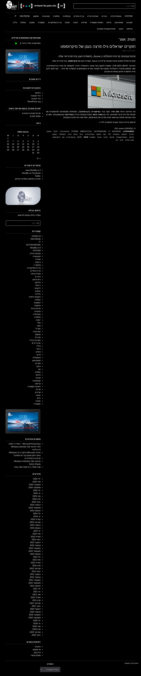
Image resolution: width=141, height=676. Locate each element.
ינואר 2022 (36, 571)
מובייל (38, 329)
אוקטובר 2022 (35, 548)
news (123, 50)
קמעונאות (37, 381)
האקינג (49, 131)
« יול (39, 158)
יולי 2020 (37, 620)
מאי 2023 (36, 534)
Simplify (127, 663)
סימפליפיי (62, 134)
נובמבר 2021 (35, 577)
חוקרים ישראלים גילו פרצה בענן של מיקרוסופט (97, 46)
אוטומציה (37, 256)
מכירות (38, 337)
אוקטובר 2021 (35, 580)
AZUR (79, 137)
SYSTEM (128, 16)
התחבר (38, 93)
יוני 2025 (37, 493)
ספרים (38, 363)
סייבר (69, 134)
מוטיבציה (46, 16)
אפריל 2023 (36, 537)
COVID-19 (36, 236)
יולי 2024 (37, 513)
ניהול (81, 134)
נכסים (75, 134)
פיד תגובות (36, 99)
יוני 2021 (37, 591)
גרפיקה (129, 29)
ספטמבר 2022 (35, 551)
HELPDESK (25, 16)
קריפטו (131, 137)
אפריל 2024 (36, 519)
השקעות (37, 303)
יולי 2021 (37, 589)
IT (15, 16)
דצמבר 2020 (35, 609)
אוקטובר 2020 (35, 615)
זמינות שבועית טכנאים (106, 29)
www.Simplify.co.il (33, 170)
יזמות (38, 320)
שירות (38, 389)
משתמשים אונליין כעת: (30, 43)
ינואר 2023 (36, 539)
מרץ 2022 (36, 565)
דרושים (38, 288)
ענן (117, 140)
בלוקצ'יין (37, 265)
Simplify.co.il (86, 131)
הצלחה (23, 22)
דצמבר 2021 (35, 574)
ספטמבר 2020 (35, 617)
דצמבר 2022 (35, 542)
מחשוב (36, 16)
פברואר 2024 (35, 522)
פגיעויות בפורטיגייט (33, 458)
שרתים (84, 22)
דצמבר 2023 (35, 525)
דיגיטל (56, 131)
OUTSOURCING (100, 131)
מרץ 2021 (36, 600)
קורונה (38, 378)
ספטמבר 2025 (35, 487)
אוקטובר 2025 (35, 484)
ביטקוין (38, 262)
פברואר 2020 (35, 632)
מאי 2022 (36, 560)
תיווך (39, 398)
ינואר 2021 (36, 606)
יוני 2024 (37, 516)
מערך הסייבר (129, 140)
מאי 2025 (36, 496)
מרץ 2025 (36, 499)
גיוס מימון (36, 279)
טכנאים (129, 22)
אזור (63, 137)
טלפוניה (56, 16)
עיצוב (121, 29)
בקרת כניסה (36, 274)
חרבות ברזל (36, 308)
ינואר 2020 (36, 635)
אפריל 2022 (36, 563)
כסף (104, 134)
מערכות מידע (92, 16)
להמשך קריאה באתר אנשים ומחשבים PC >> (117, 122)
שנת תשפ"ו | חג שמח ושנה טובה (27, 467)
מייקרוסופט (56, 137)
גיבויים (104, 16)
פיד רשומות (36, 96)
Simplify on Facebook (31, 173)
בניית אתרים (79, 16)
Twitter (38, 176)
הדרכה (131, 134)
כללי (109, 134)
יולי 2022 (37, 557)
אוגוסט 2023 (35, 528)
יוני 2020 (37, 623)
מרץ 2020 (36, 629)
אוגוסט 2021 (35, 586)
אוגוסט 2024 (35, 510)
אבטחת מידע (115, 16)
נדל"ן (15, 22)
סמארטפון (119, 22)
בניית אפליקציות (55, 22)
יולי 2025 (37, 490)
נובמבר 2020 (35, 612)
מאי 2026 (36, 482)
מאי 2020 (36, 626)
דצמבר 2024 (35, 505)
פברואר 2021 (35, 603)
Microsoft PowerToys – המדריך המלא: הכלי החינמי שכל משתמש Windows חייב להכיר (24, 447)
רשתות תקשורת (96, 22)
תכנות (67, 22)
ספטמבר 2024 (35, 508)
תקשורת (41, 22)
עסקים (32, 22)
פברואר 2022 (35, 568)
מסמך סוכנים (35, 116)
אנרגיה (38, 259)
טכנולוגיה (66, 16)
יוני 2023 (37, 531)
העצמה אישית (35, 297)
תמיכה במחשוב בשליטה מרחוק (28, 179)
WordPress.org (34, 101)
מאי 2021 (36, 594)
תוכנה (75, 22)
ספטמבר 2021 (35, 583)
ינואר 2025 (36, 502)
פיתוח (108, 22)
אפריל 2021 (36, 597)
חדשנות (124, 134)
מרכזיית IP (36, 343)
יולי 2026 (37, 479)
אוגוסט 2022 (35, 554)
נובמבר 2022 (35, 545)
